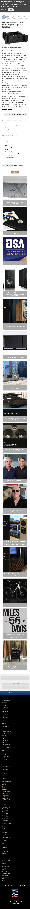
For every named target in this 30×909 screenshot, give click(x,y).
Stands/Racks (4, 748)
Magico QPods (15, 233)
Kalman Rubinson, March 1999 (17, 114)
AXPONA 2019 (5, 813)
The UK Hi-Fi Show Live (6, 866)
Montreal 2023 (5, 815)
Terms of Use (4, 871)
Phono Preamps (5, 717)
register (11, 165)
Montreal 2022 (5, 816)
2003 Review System (9, 157)
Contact (13, 885)
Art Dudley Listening (6, 795)
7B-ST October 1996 (9, 145)
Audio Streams (5, 798)
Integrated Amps (5, 716)
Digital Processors (5, 725)
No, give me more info (11, 6)
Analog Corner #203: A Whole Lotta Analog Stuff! (15, 203)
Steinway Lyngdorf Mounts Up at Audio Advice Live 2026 (15, 450)
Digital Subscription (6, 877)
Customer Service (5, 865)
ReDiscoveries (4, 786)
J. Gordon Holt (5, 759)
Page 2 (6, 140)
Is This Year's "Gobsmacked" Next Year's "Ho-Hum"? (15, 511)
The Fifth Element (5, 796)
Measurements (8, 144)
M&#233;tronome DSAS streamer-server (15, 357)
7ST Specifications (9, 151)
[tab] (15, 172)
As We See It (4, 777)
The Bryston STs (8, 147)
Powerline (4, 745)
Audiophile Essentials (6, 837)
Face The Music (5, 802)
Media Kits (4, 868)
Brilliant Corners (5, 780)
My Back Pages (5, 783)
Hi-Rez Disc (4, 723)
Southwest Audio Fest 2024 (7, 820)
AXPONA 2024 (5, 808)
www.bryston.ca (7, 109)
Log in (4, 165)
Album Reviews (5, 769)
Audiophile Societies (6, 859)
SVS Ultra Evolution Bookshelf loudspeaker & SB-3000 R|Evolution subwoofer (15, 294)
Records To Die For (5, 768)
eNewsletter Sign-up (6, 860)
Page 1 (6, 138)
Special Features (5, 834)
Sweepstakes (4, 853)
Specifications (8, 142)
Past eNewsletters (5, 848)
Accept (11, 9)
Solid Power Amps (5, 714)
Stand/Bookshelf (5, 704)
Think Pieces (4, 840)
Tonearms (4, 735)
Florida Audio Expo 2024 (7, 823)
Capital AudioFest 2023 (7, 825)
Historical (4, 842)
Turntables (4, 733)
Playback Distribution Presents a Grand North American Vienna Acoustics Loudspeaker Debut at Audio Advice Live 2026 (15, 543)
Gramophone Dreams (6, 781)
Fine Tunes (4, 804)
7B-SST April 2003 (9, 155)
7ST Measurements (9, 149)
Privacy (3, 869)
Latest (15, 172)
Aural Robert (4, 778)
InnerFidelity (4, 760)
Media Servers (4, 728)
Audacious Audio (5, 757)
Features (3, 771)
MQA (3, 843)
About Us (4, 863)
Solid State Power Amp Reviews (16, 16)
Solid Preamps (5, 713)
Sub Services (4, 880)
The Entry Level (5, 801)
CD (2, 721)
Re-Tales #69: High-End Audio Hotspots (15, 480)
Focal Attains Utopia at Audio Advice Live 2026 (15, 574)
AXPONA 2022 (5, 811)
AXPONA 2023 (5, 810)
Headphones (4, 750)
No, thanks (4, 9)
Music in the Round (6, 799)
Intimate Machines (15, 605)
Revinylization (4, 789)
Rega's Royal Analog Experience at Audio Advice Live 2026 (15, 667)
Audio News (4, 847)
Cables (3, 742)
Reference (4, 836)
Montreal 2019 (5, 818)
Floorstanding (5, 702)
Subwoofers (4, 705)
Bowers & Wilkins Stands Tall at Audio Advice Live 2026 (15, 419)
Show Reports (6, 807)
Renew (3, 878)
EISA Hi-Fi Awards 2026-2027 (15, 263)
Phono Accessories (6, 744)
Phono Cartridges (5, 736)
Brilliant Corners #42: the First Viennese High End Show (15, 387)
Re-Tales (3, 787)
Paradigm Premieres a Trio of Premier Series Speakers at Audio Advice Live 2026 (15, 326)
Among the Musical (6, 775)
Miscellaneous (5, 751)
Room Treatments (5, 747)
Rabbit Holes (4, 784)
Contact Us (4, 862)
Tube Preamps (5, 709)
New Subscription (5, 875)
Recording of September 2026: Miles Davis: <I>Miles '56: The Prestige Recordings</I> (15, 636)
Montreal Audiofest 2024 (7, 822)
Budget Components (6, 756)
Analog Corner (5, 793)
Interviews (4, 839)
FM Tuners (4, 738)
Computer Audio (5, 726)
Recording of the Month (6, 766)
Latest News (5, 846)
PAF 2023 (4, 826)
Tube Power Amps (5, 711)
